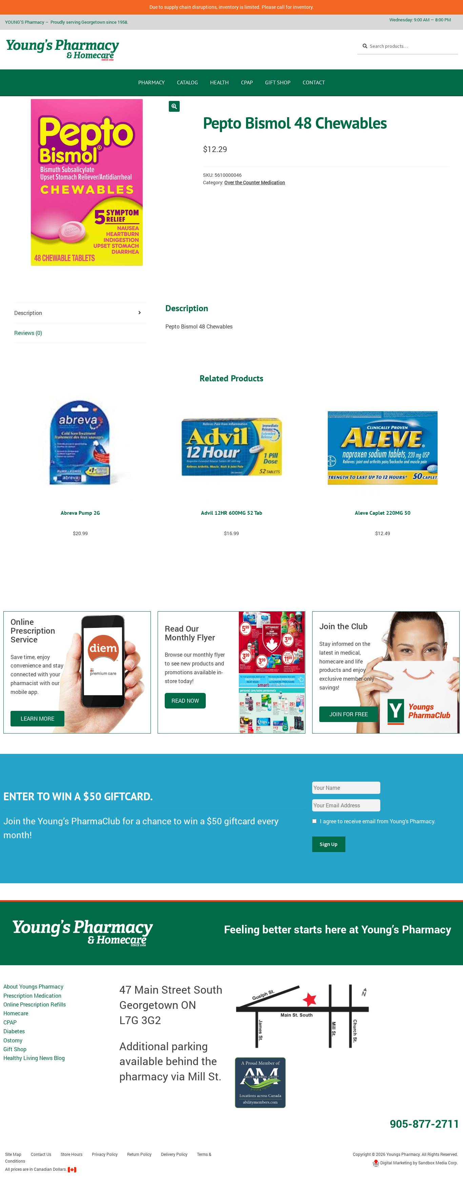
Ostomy (12, 1040)
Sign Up (329, 844)
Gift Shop (277, 82)
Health (219, 82)
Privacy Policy (105, 1154)
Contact (314, 82)
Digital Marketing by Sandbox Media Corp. (418, 1162)
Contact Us (41, 1154)
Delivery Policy (174, 1154)
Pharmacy (151, 82)
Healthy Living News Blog (34, 1057)
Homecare (15, 1013)
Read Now (185, 700)
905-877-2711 (425, 1123)
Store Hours (71, 1154)
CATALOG (187, 82)
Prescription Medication (32, 995)
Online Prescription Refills (34, 1004)
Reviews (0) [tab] (28, 332)
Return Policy (139, 1154)
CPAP (247, 82)
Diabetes (14, 1031)
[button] (174, 106)
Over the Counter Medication (254, 182)
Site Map (13, 1154)
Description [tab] (28, 312)
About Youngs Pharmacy (33, 986)
